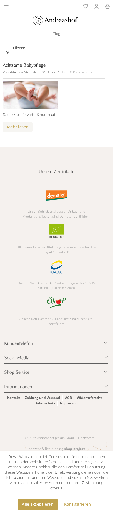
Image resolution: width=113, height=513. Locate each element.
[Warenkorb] (107, 5)
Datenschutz (45, 403)
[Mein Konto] (96, 5)
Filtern (19, 48)
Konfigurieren (77, 504)
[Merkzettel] (85, 5)
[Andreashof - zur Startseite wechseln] (55, 20)
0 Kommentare (81, 72)
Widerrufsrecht (90, 397)
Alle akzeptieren (37, 504)
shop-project (74, 448)
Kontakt (14, 397)
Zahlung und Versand (43, 397)
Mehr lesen (18, 126)
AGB (69, 397)
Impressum (69, 403)
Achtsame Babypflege (24, 65)
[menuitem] (6, 5)
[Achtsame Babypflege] (51, 95)
